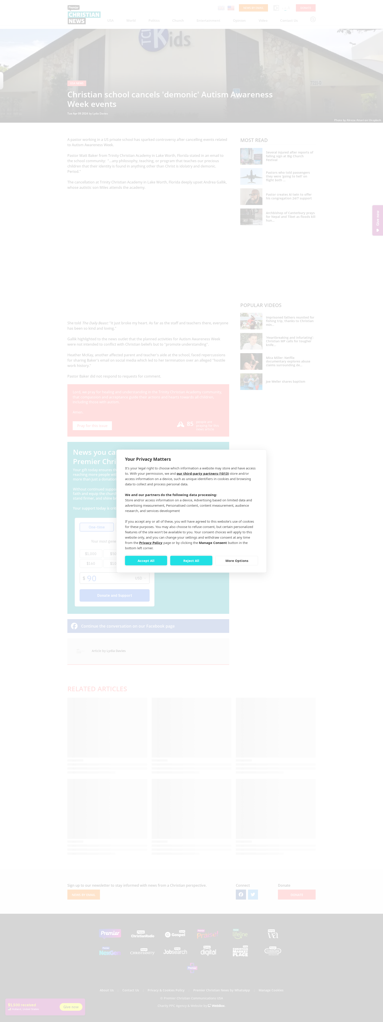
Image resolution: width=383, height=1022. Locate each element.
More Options (236, 560)
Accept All (146, 560)
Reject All (191, 560)
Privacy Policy (150, 542)
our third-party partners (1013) (203, 473)
